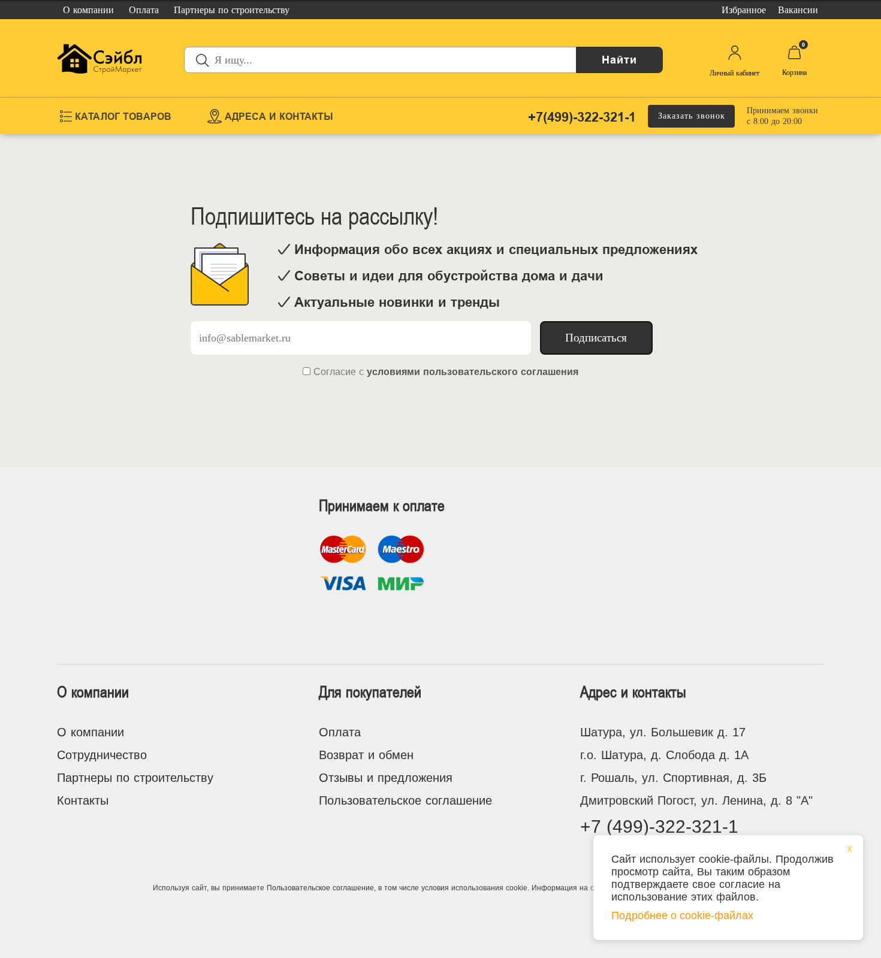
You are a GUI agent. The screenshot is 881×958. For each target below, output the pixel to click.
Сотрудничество (102, 754)
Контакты (82, 800)
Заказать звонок (691, 115)
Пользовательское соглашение (405, 800)
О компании (90, 732)
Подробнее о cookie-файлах (682, 915)
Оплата (340, 732)
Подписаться (596, 337)
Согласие (334, 372)
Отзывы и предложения (385, 777)
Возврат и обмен (366, 754)
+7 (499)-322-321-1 (659, 826)
